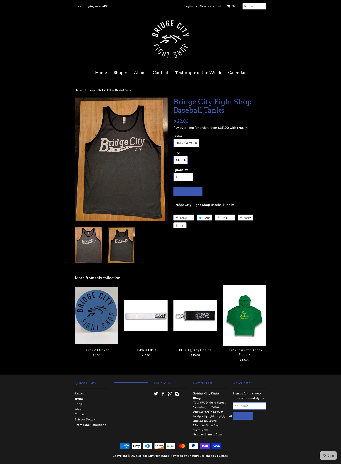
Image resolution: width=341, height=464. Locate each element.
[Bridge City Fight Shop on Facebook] (163, 394)
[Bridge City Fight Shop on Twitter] (156, 394)
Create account (210, 6)
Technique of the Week (198, 72)
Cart (235, 6)
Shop (119, 72)
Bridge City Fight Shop (154, 455)
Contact (160, 72)
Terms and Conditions (90, 424)
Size (176, 153)
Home (101, 72)
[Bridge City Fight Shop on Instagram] (177, 394)
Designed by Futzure (214, 455)
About (140, 72)
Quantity (180, 170)
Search (80, 393)
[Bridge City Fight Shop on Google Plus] (170, 394)
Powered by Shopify (185, 455)
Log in (188, 6)
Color (178, 136)
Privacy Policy (85, 419)
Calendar (237, 72)
